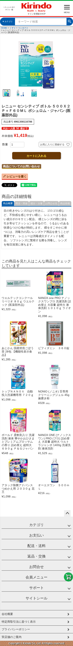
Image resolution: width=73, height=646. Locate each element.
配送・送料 (36, 546)
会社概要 (7, 614)
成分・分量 (36, 203)
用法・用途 (21, 203)
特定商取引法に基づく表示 (19, 621)
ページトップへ (67, 513)
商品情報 (65, 203)
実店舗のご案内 (11, 637)
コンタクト (23, 28)
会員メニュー (36, 577)
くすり (13, 28)
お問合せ (36, 567)
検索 (70, 21)
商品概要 (8, 203)
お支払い (36, 535)
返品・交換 (36, 556)
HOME (4, 28)
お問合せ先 (51, 203)
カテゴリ (36, 525)
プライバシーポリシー (16, 629)
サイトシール (36, 598)
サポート (36, 588)
